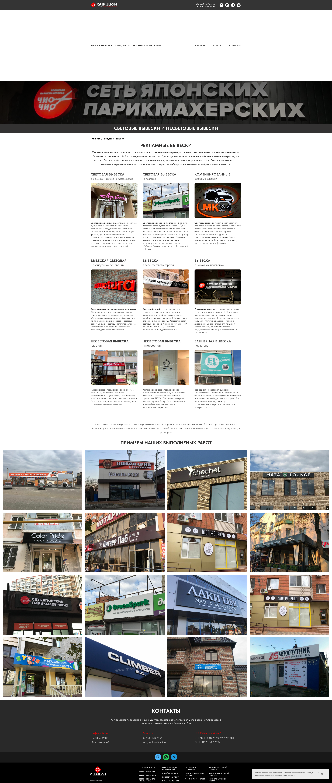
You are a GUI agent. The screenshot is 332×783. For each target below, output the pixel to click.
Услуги (108, 138)
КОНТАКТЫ (235, 45)
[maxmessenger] (221, 5)
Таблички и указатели (190, 768)
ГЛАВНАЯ (200, 45)
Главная (95, 138)
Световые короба (147, 771)
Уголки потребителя (195, 779)
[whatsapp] (227, 5)
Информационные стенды (194, 774)
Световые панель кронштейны (147, 780)
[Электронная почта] (239, 5)
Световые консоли (148, 775)
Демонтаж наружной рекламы (219, 774)
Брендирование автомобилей (169, 768)
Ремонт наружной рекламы (217, 780)
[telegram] (233, 5)
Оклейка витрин (170, 773)
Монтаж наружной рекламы (218, 768)
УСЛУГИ (217, 45)
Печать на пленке (170, 781)
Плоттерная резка (170, 777)
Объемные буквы (147, 767)
